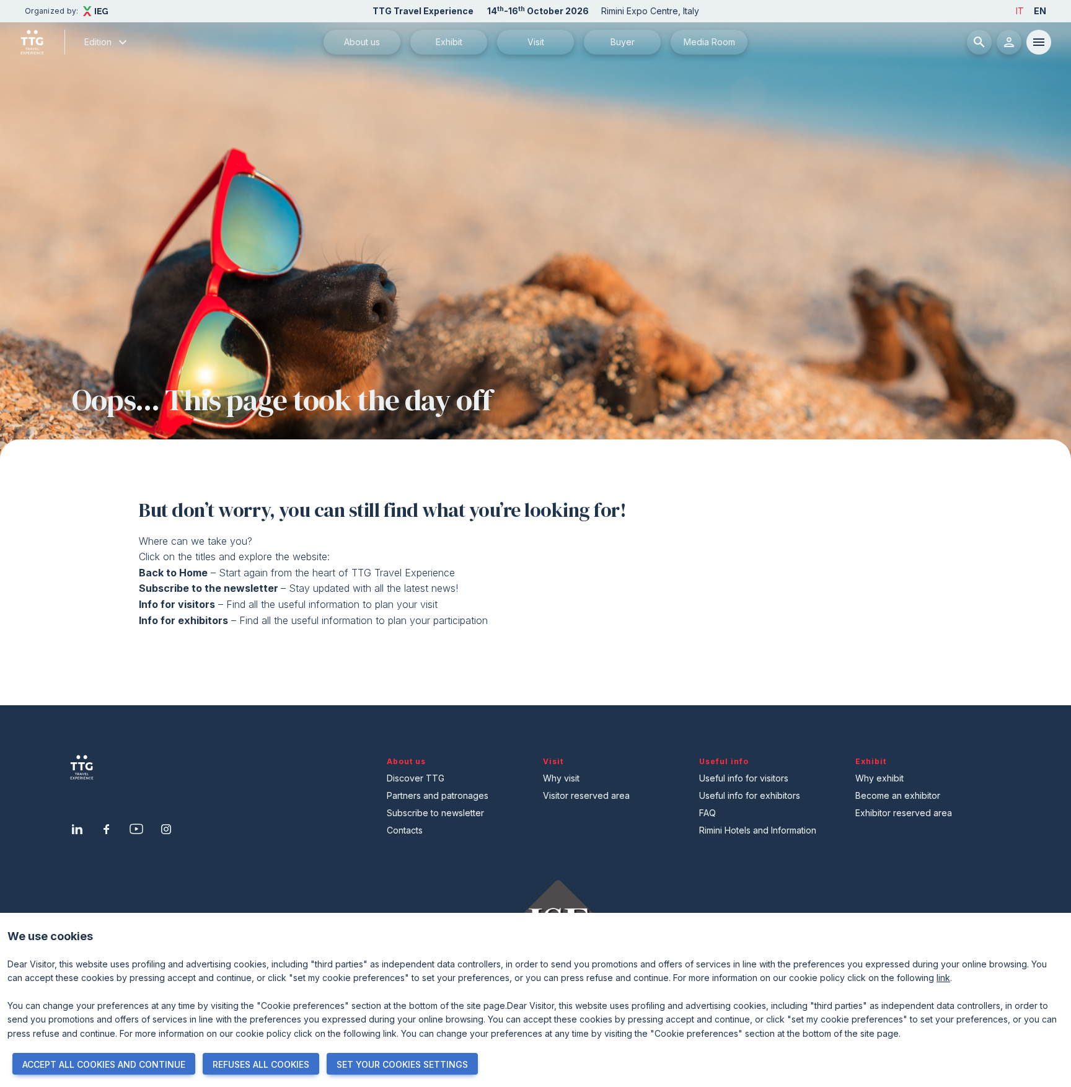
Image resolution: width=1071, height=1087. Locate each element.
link (943, 977)
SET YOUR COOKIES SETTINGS (402, 1064)
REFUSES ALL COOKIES (261, 1064)
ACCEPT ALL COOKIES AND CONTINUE (103, 1064)
